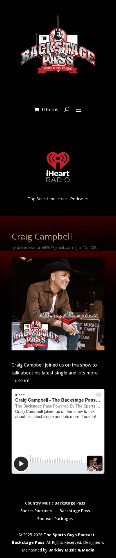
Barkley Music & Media (71, 550)
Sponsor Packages (55, 518)
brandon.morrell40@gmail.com (45, 247)
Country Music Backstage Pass (55, 503)
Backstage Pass (74, 510)
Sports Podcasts (36, 510)
